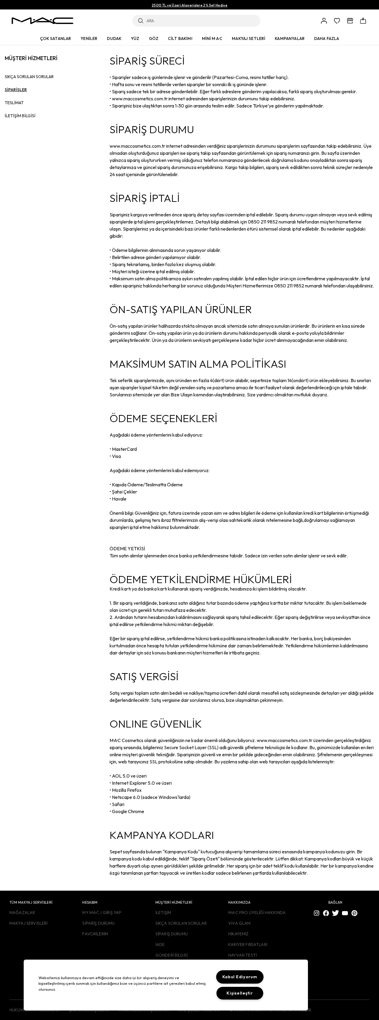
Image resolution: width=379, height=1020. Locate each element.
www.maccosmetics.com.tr (137, 146)
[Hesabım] (323, 20)
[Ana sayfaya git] (42, 20)
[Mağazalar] (350, 20)
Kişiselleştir (240, 993)
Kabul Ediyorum (239, 976)
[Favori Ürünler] (337, 20)
